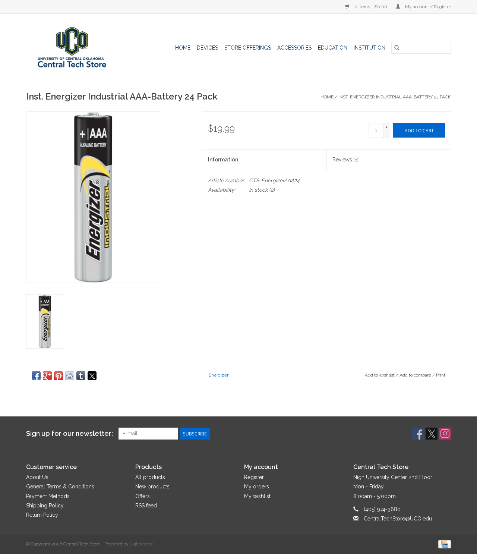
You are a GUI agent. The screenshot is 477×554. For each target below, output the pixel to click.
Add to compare (415, 375)
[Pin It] (58, 375)
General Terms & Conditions (60, 487)
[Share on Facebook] (36, 375)
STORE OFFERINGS (247, 48)
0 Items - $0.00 (370, 6)
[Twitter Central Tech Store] (431, 434)
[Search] (396, 48)
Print (440, 375)
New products (152, 487)
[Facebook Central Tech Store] (418, 434)
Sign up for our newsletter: (69, 433)
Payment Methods (48, 496)
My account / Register (427, 6)
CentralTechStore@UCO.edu (398, 519)
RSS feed (146, 506)
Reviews (345, 160)
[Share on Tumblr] (80, 375)
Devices (207, 48)
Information (223, 160)
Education (332, 48)
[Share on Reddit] (69, 375)
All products (150, 477)
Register (254, 477)
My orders (256, 487)
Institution (369, 48)
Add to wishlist (380, 375)
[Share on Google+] (47, 375)
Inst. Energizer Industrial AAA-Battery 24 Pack (394, 97)
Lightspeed (141, 544)
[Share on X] (92, 375)
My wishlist (257, 496)
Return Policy (42, 515)
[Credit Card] (443, 544)
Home (182, 48)
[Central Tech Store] (78, 47)
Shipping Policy (45, 506)
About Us (37, 477)
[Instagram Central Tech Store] (445, 434)
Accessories (294, 48)
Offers (142, 496)
